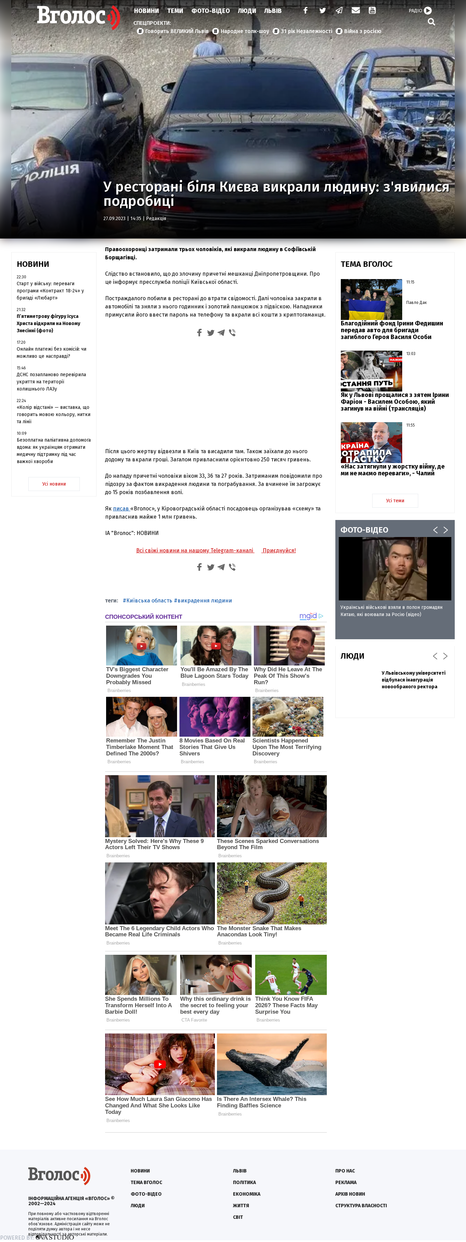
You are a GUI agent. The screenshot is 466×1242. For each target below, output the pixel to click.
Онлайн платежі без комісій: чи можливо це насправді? (51, 352)
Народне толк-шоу (245, 31)
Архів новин (350, 1194)
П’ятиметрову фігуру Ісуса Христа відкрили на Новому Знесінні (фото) (48, 323)
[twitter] (322, 11)
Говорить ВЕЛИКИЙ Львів (177, 31)
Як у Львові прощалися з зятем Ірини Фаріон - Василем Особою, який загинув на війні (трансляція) (395, 402)
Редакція (156, 218)
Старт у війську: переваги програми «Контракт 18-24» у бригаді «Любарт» (50, 291)
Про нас (345, 1171)
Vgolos (79, 17)
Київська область (149, 600)
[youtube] (373, 11)
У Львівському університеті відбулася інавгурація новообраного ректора (414, 680)
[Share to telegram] (221, 333)
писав (121, 508)
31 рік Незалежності (306, 31)
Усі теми (395, 501)
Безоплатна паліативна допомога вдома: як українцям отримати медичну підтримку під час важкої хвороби (54, 450)
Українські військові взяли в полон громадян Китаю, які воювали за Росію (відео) (391, 610)
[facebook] (304, 11)
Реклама (345, 1182)
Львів (273, 11)
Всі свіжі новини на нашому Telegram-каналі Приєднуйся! (216, 550)
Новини (146, 11)
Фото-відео (146, 1194)
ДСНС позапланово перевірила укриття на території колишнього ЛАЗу (51, 382)
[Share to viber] (232, 333)
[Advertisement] (216, 391)
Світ (238, 1217)
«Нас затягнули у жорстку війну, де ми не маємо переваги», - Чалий (393, 470)
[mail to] (356, 11)
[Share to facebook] (199, 333)
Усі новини (54, 484)
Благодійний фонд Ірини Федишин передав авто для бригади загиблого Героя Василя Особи (392, 330)
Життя (241, 1206)
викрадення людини (204, 600)
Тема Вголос (146, 1182)
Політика (244, 1182)
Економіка (246, 1194)
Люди (247, 11)
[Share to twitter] (210, 333)
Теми (175, 11)
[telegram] (339, 11)
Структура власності (361, 1206)
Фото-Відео (210, 11)
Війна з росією (362, 31)
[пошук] (431, 21)
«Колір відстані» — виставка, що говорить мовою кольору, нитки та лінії (53, 414)
